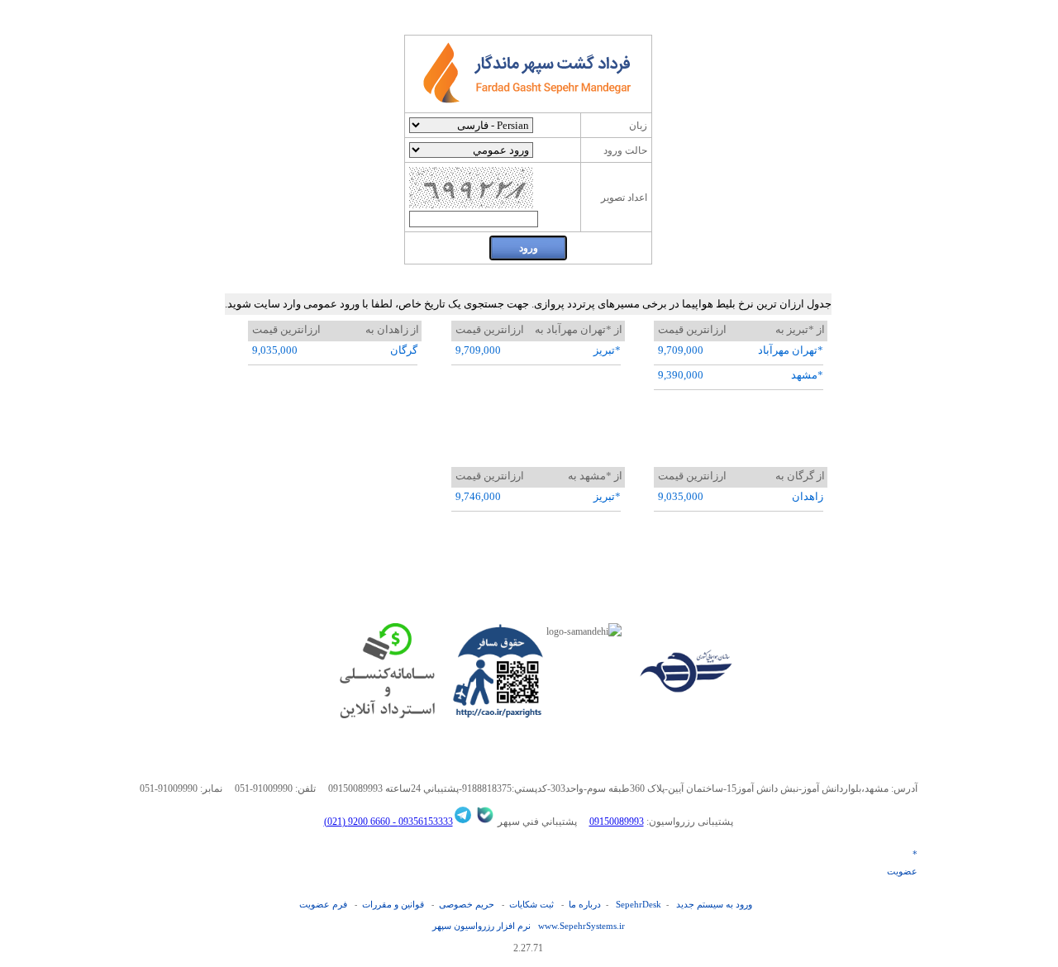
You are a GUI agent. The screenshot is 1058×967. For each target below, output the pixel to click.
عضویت (902, 871)
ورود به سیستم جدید (714, 904)
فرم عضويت (323, 904)
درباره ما (585, 904)
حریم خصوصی (466, 904)
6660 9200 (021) (357, 821)
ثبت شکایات (531, 904)
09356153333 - (421, 821)
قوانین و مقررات (393, 904)
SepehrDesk (638, 904)
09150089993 (616, 821)
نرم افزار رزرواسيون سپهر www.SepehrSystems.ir (528, 926)
